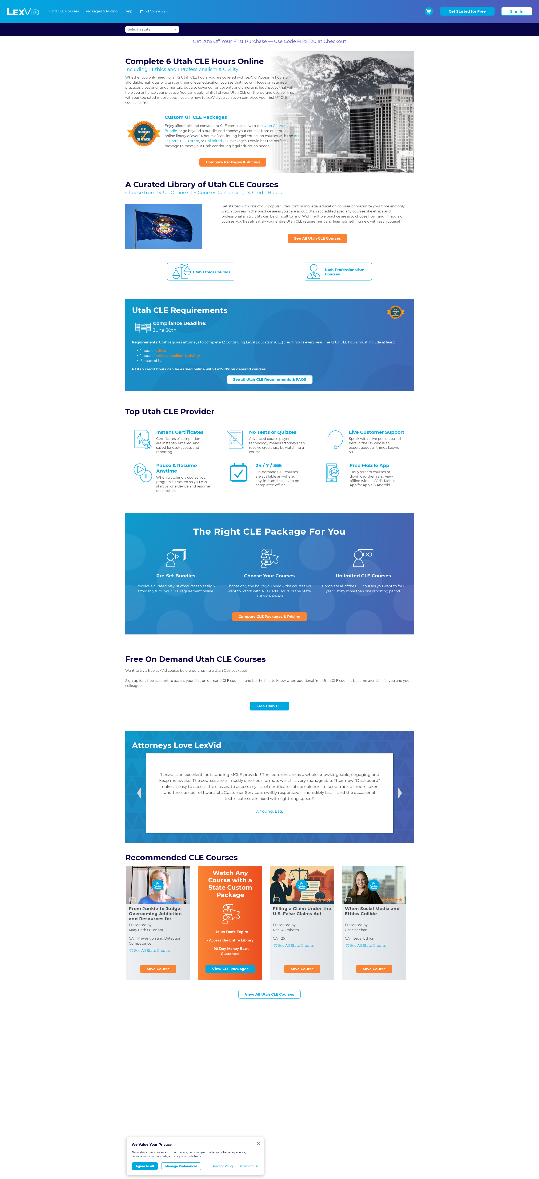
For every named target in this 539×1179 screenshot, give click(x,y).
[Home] (23, 11)
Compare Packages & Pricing (233, 162)
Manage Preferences (181, 1166)
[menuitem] (153, 11)
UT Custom (189, 141)
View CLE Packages (230, 969)
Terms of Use (249, 1166)
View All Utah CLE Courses (269, 994)
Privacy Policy (223, 1166)
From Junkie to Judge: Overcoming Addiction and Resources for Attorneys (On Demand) (157, 916)
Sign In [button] (516, 11)
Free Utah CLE (269, 706)
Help (128, 11)
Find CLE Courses (64, 11)
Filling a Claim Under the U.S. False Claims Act (302, 911)
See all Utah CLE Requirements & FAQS (269, 379)
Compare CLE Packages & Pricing (269, 616)
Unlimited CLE (217, 141)
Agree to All (145, 1166)
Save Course (158, 969)
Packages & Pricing (102, 11)
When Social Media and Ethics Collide (372, 911)
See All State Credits (152, 950)
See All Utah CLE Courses (317, 238)
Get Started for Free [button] (467, 11)
